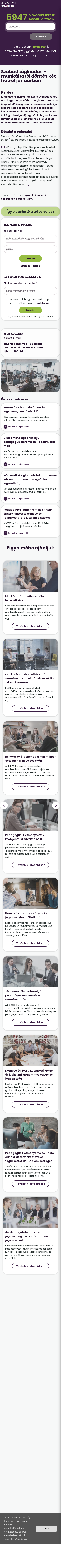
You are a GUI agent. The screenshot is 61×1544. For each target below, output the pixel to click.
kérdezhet (39, 47)
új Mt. (30, 199)
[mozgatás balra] (4, 805)
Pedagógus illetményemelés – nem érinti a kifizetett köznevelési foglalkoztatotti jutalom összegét (28, 514)
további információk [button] (16, 1539)
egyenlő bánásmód (36, 195)
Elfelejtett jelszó (30, 266)
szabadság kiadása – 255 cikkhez (24, 347)
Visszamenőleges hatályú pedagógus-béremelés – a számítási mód (29, 442)
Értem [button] (46, 1529)
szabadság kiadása (13, 199)
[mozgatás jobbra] (56, 805)
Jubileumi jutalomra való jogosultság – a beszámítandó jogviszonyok (26, 1236)
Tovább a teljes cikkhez (19, 426)
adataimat (43, 303)
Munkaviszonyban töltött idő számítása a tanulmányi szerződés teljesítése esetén (29, 678)
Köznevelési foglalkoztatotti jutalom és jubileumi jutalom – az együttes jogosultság (30, 479)
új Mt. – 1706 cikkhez (16, 351)
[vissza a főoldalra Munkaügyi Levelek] (30, 4)
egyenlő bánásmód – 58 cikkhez (23, 344)
